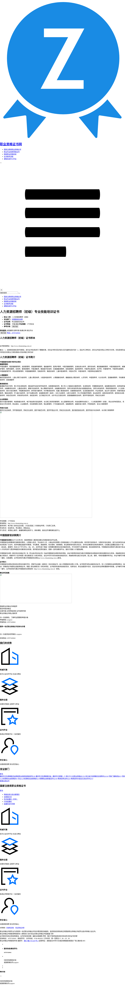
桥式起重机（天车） (11, 799)
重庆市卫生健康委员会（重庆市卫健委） (51, 776)
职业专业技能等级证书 (12, 152)
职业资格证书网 (19, 927)
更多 (1, 774)
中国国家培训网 (17, 319)
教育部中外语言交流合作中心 (82, 778)
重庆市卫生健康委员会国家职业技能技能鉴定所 (17, 776)
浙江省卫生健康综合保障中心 (96, 776)
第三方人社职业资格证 (75, 776)
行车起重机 (8, 801)
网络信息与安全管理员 (12, 794)
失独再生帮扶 (10, 927)
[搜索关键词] (19, 293)
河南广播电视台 (115, 776)
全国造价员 (8, 797)
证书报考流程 (8, 156)
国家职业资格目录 (10, 154)
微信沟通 (15, 326)
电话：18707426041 (13, 333)
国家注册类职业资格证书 (12, 149)
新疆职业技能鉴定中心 (48, 778)
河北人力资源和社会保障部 (28, 778)
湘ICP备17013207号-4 (31, 941)
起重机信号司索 (9, 804)
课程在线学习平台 (10, 159)
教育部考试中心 (64, 778)
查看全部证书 (4, 781)
